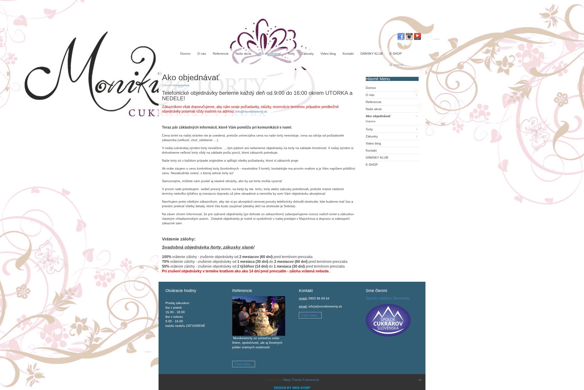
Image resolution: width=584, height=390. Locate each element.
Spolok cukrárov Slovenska (388, 298)
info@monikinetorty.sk (251, 111)
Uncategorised (181, 85)
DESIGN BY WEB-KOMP (292, 388)
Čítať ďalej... (244, 364)
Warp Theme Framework (301, 380)
